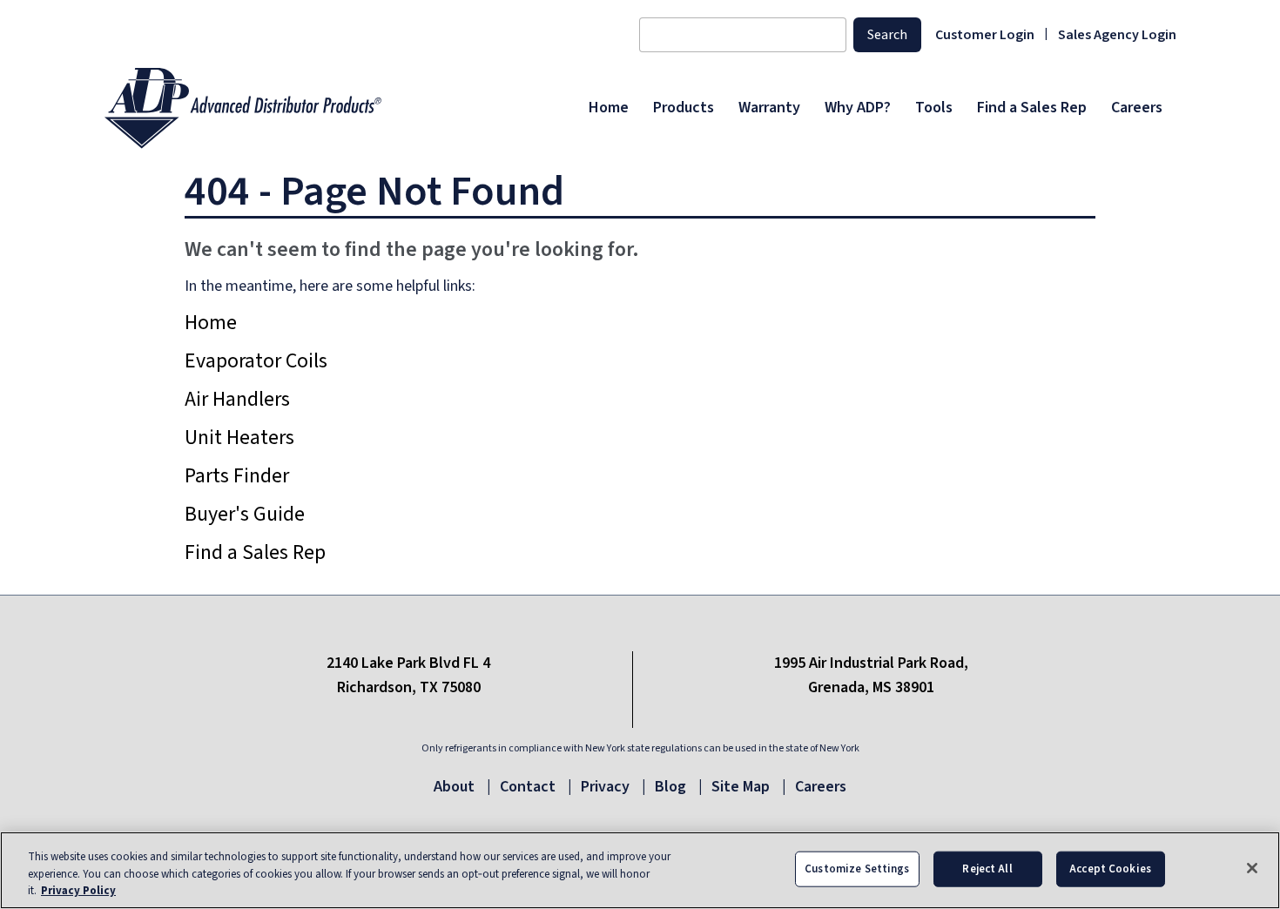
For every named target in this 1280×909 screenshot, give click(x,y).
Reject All (987, 868)
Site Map (740, 787)
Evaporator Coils (256, 361)
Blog (670, 787)
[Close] (1252, 868)
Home (211, 322)
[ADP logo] (341, 108)
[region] (640, 870)
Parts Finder (237, 476)
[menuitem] (608, 108)
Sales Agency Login (1117, 34)
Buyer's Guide (245, 514)
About (454, 787)
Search (887, 34)
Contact (528, 787)
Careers (820, 787)
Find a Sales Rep (255, 552)
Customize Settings (857, 868)
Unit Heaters (239, 437)
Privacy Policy (78, 891)
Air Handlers (237, 399)
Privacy (605, 787)
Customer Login (984, 34)
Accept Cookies (1110, 868)
